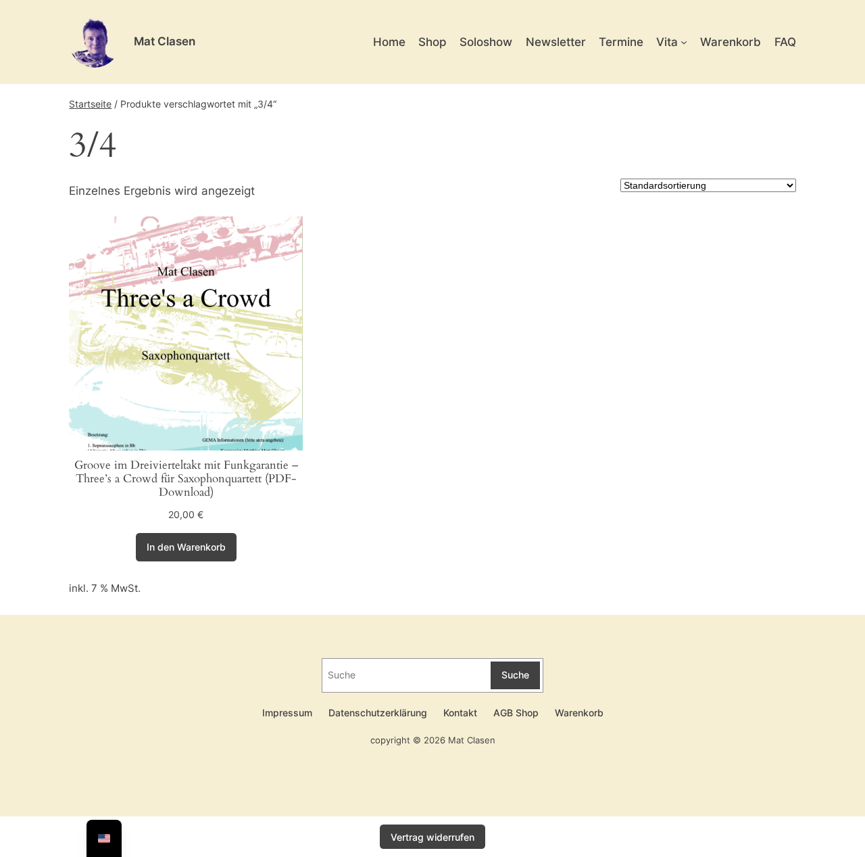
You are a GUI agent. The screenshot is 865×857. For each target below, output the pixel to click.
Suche (515, 674)
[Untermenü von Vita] (684, 42)
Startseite (90, 104)
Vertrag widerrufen (432, 837)
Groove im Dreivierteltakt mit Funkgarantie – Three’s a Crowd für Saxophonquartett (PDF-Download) (186, 479)
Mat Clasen (164, 41)
